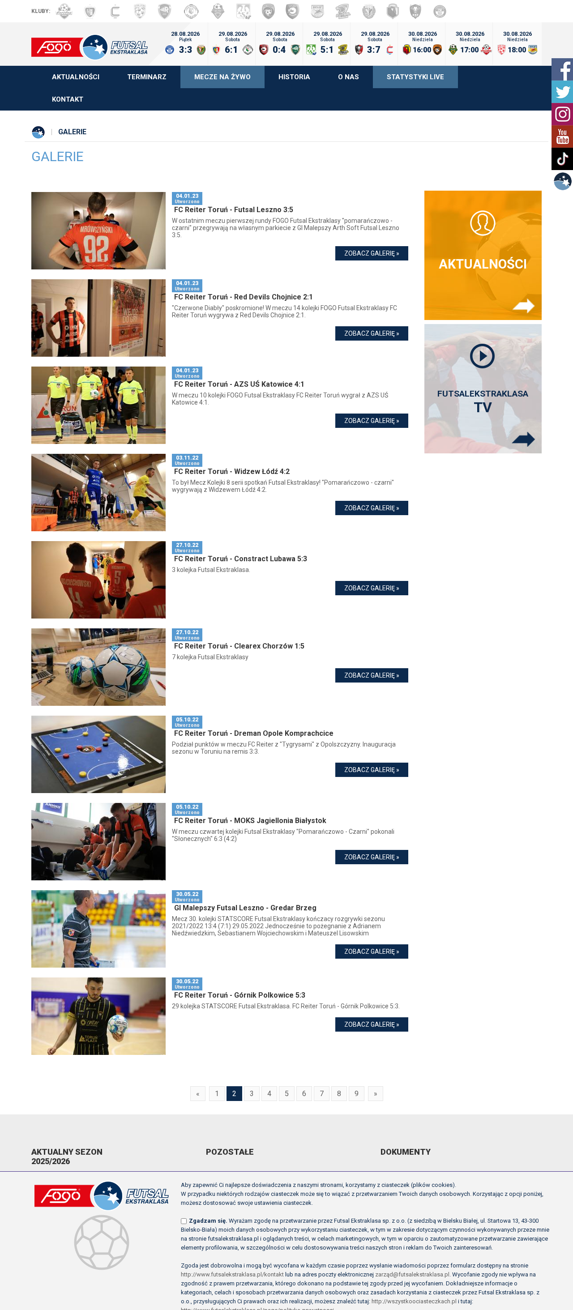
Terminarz (147, 77)
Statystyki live (415, 77)
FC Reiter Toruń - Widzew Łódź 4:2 (232, 471)
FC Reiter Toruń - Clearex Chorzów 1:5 (239, 646)
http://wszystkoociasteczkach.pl (414, 1301)
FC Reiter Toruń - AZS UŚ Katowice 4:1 (239, 384)
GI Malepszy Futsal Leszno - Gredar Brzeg (245, 908)
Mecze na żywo (222, 77)
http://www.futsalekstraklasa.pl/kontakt (232, 1274)
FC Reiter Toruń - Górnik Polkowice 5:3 (239, 995)
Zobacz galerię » (371, 253)
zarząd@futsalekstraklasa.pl (412, 1274)
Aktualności (75, 77)
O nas (348, 77)
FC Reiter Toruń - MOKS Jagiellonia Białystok (250, 820)
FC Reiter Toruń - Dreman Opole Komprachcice (254, 733)
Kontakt (67, 99)
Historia (294, 77)
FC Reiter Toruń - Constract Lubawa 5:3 (240, 559)
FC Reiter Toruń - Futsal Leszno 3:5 (233, 209)
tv (482, 402)
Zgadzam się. (208, 1220)
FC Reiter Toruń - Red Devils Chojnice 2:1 (243, 297)
